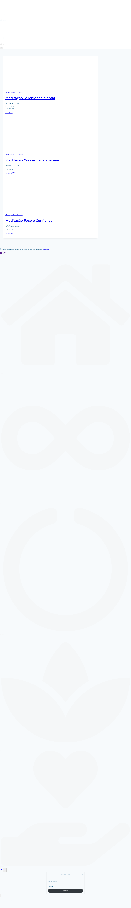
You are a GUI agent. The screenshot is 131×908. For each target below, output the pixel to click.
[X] (3, 254)
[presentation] (50, 72)
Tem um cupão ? (52, 882)
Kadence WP (46, 249)
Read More (10, 113)
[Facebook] (1, 254)
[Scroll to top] (1, 870)
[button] (4, 15)
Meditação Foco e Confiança (28, 220)
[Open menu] (1, 48)
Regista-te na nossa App (9, 906)
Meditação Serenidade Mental (30, 98)
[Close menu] (0, 895)
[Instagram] (5, 254)
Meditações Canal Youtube (14, 92)
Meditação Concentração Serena (32, 160)
